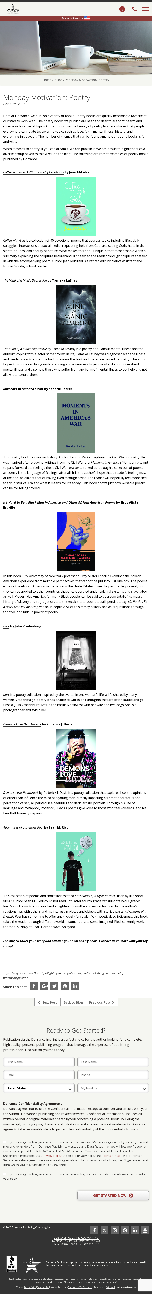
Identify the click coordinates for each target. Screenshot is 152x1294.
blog (15, 973)
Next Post (48, 1002)
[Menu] (145, 13)
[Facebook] (34, 986)
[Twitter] (54, 986)
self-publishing (94, 973)
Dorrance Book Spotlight (37, 973)
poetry (60, 973)
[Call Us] (134, 9)
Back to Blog (73, 1002)
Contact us (107, 941)
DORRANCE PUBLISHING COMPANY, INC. (76, 1237)
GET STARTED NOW (110, 1195)
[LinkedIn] (75, 986)
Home (47, 80)
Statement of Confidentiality (80, 1287)
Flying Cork (110, 1287)
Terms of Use (111, 1156)
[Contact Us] (122, 9)
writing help (114, 973)
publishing (74, 973)
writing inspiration (15, 978)
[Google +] (44, 986)
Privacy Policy (52, 1156)
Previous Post (100, 1002)
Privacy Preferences (126, 1287)
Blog (58, 80)
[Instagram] (115, 1230)
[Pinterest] (65, 986)
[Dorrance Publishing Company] (11, 9)
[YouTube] (145, 1230)
